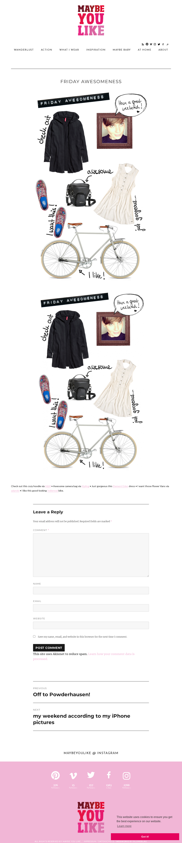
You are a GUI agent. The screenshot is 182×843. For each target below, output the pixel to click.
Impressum (90, 841)
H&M (48, 486)
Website (39, 618)
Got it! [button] (145, 836)
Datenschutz (106, 841)
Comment (41, 530)
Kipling (85, 486)
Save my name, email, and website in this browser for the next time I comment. (82, 636)
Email (37, 601)
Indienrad (52, 490)
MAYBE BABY (122, 50)
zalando (15, 490)
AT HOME (144, 50)
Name (37, 583)
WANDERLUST (24, 50)
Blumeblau (140, 841)
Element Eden (120, 486)
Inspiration (96, 50)
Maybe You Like (72, 841)
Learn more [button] (124, 826)
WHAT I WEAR (69, 50)
